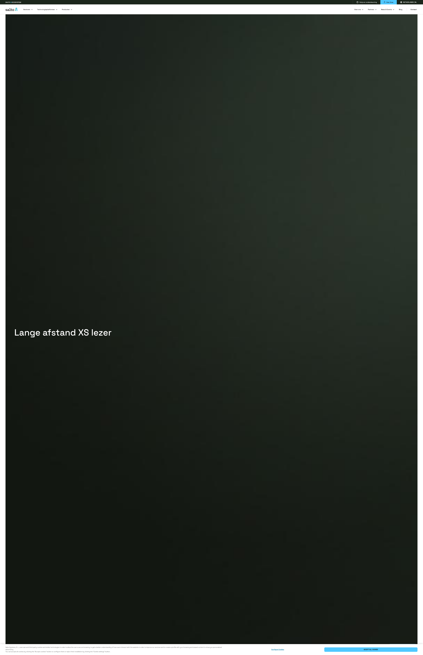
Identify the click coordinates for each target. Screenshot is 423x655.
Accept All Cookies (371, 649)
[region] (211, 649)
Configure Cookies (277, 649)
